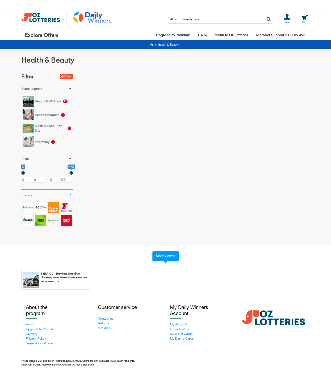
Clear (68, 76)
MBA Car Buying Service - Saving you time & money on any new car (64, 277)
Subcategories (31, 88)
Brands (26, 195)
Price (25, 158)
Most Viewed (165, 256)
